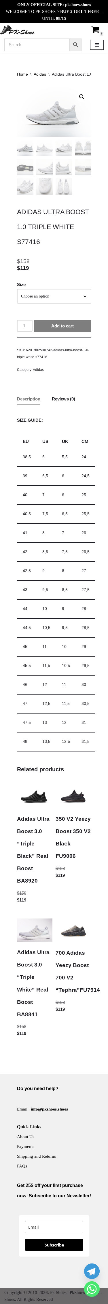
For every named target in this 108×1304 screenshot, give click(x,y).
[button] (82, 97)
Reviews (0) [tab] (63, 398)
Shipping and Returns (36, 1156)
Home (22, 74)
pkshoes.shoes (78, 4)
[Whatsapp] (92, 1289)
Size (21, 284)
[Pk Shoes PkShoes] (17, 29)
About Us (25, 1136)
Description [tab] (28, 398)
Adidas (40, 74)
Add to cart (62, 325)
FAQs (22, 1166)
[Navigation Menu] (97, 45)
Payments (25, 1146)
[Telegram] (92, 1271)
